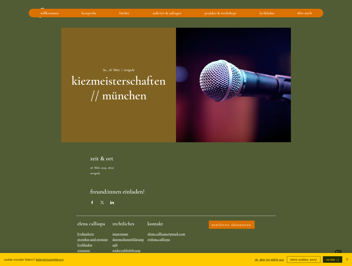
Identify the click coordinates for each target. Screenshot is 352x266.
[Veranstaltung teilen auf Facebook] (92, 202)
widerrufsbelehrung (126, 250)
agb (115, 245)
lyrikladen (84, 245)
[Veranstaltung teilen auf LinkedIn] (112, 202)
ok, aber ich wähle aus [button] (269, 259)
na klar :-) (332, 259)
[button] (89, 13)
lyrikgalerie (85, 234)
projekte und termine (92, 239)
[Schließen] (347, 259)
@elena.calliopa (158, 239)
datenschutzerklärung (128, 239)
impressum (120, 234)
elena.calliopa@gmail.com (166, 234)
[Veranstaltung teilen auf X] (102, 202)
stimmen (83, 250)
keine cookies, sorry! (303, 259)
